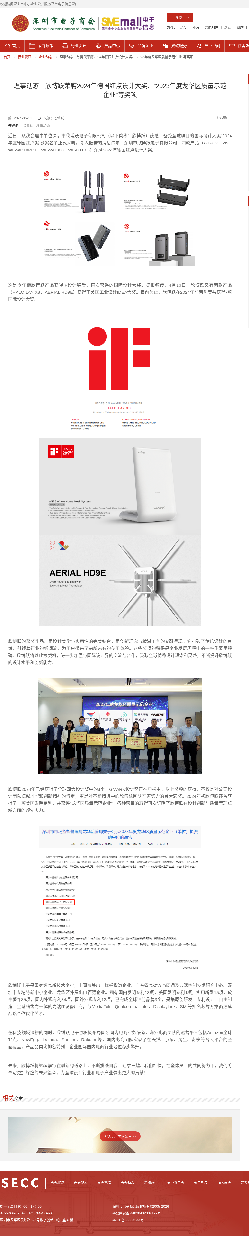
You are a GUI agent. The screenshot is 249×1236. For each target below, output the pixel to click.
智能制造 (211, 27)
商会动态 (127, 1183)
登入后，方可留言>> (120, 1136)
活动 (227, 27)
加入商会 (224, 1183)
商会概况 (57, 1183)
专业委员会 (175, 1183)
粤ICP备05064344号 (128, 1220)
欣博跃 (28, 125)
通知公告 (151, 1183)
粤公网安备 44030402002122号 (136, 1213)
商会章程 (104, 1183)
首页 (7, 57)
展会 (182, 27)
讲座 (240, 27)
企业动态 (45, 57)
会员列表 (201, 1183)
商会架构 (81, 1183)
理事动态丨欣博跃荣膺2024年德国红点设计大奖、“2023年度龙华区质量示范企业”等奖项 (126, 57)
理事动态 (43, 125)
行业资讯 (24, 57)
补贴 (195, 27)
